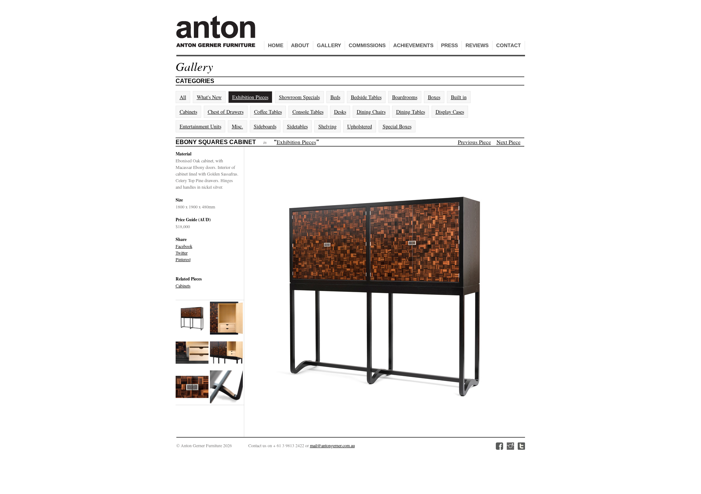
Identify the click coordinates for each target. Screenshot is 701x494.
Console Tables (307, 111)
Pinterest (183, 259)
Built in (459, 97)
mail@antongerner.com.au (332, 445)
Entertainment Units (200, 126)
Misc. (237, 126)
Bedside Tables (366, 97)
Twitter (182, 253)
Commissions (367, 45)
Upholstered (359, 126)
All (183, 97)
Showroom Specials (299, 97)
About (300, 45)
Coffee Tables (268, 111)
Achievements (413, 45)
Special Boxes (397, 126)
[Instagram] (510, 446)
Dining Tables (410, 111)
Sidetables (297, 126)
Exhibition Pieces (250, 97)
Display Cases (450, 111)
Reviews (477, 45)
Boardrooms (404, 97)
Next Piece (509, 142)
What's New (209, 97)
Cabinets (188, 111)
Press (449, 45)
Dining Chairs (371, 111)
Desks (340, 111)
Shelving (327, 126)
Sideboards (265, 126)
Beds (335, 97)
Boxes (434, 97)
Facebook (184, 246)
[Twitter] (521, 446)
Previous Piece (474, 142)
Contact (508, 45)
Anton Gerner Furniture (216, 35)
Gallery (329, 45)
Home (275, 45)
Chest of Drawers (226, 111)
